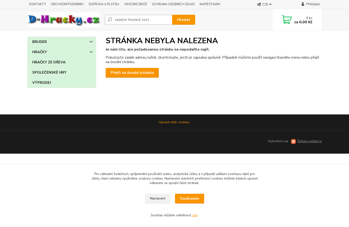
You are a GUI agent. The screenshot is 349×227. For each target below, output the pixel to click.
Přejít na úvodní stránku (132, 72)
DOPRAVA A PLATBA (104, 4)
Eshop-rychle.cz (310, 141)
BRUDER (39, 41)
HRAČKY (39, 52)
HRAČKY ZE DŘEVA (49, 62)
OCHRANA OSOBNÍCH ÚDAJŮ (173, 4)
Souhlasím (189, 198)
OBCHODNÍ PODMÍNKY (67, 4)
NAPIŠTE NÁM (210, 4)
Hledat (183, 19)
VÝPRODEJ (41, 82)
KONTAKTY (37, 4)
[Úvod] (64, 19)
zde (195, 215)
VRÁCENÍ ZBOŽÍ (135, 4)
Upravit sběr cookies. (174, 122)
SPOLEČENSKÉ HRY (49, 72)
